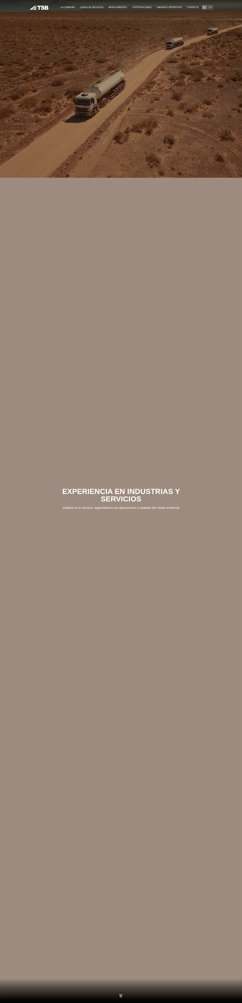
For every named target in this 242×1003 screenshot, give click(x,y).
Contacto (193, 7)
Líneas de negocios (92, 7)
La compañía (68, 7)
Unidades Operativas (169, 7)
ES (204, 7)
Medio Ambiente (117, 7)
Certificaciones (142, 7)
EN (210, 7)
